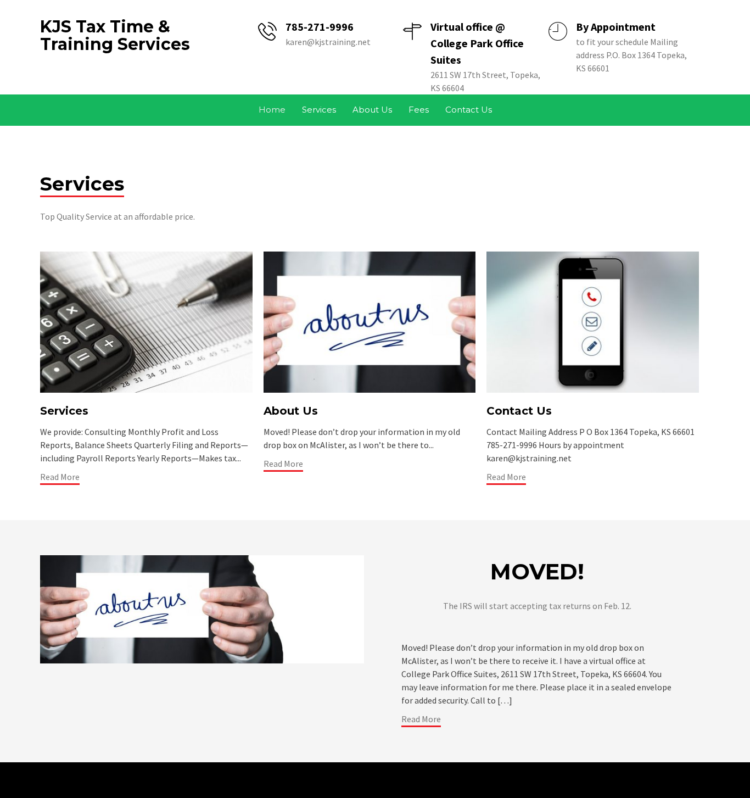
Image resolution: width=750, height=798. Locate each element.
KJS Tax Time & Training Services (115, 35)
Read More (60, 476)
